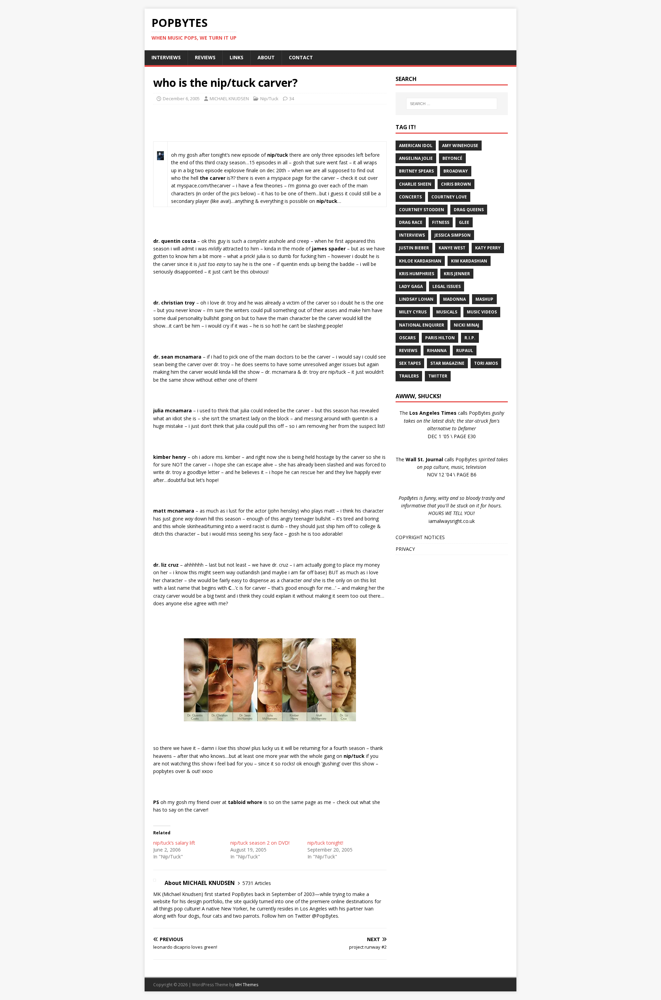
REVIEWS (205, 57)
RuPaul (464, 350)
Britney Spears (416, 171)
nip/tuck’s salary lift (174, 842)
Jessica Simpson (452, 235)
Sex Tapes (410, 363)
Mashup (484, 299)
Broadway (455, 171)
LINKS (236, 57)
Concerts (410, 197)
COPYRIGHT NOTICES (420, 537)
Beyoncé (452, 158)
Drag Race (410, 222)
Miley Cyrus (413, 312)
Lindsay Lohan (416, 299)
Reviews (408, 350)
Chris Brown (456, 184)
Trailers (409, 376)
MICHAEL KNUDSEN (229, 98)
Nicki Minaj (466, 325)
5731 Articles (256, 883)
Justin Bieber (414, 248)
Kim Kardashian (469, 261)
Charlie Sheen (415, 184)
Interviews (412, 235)
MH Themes (246, 985)
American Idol (415, 145)
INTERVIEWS (166, 57)
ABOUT (266, 57)
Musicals (446, 312)
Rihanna (437, 350)
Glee (464, 222)
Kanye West (452, 248)
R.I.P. (469, 338)
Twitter (437, 376)
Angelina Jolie (416, 158)
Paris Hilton (440, 338)
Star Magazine (447, 363)
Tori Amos (486, 363)
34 (291, 98)
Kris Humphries (416, 274)
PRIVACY (405, 549)
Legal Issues (446, 286)
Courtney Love (449, 197)
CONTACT (301, 57)
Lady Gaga (411, 286)
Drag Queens (469, 210)
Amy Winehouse (460, 145)
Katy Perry (488, 248)
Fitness (440, 222)
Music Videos (482, 312)
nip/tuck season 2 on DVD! (260, 842)
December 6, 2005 (181, 98)
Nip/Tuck (269, 98)
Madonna (454, 299)
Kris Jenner (457, 274)
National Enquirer (421, 325)
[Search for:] (451, 104)
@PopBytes (325, 916)
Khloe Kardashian (420, 261)
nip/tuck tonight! (325, 842)
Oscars (407, 338)
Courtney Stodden (421, 210)
